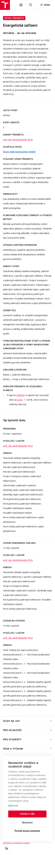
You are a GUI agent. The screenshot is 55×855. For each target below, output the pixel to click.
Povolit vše (27, 814)
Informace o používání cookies (16, 842)
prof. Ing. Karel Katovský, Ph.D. (18, 139)
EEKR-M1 (20, 395)
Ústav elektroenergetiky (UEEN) (19, 151)
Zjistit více (13, 805)
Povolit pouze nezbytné (27, 831)
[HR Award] (7, 848)
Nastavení (27, 822)
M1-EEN (18, 399)
